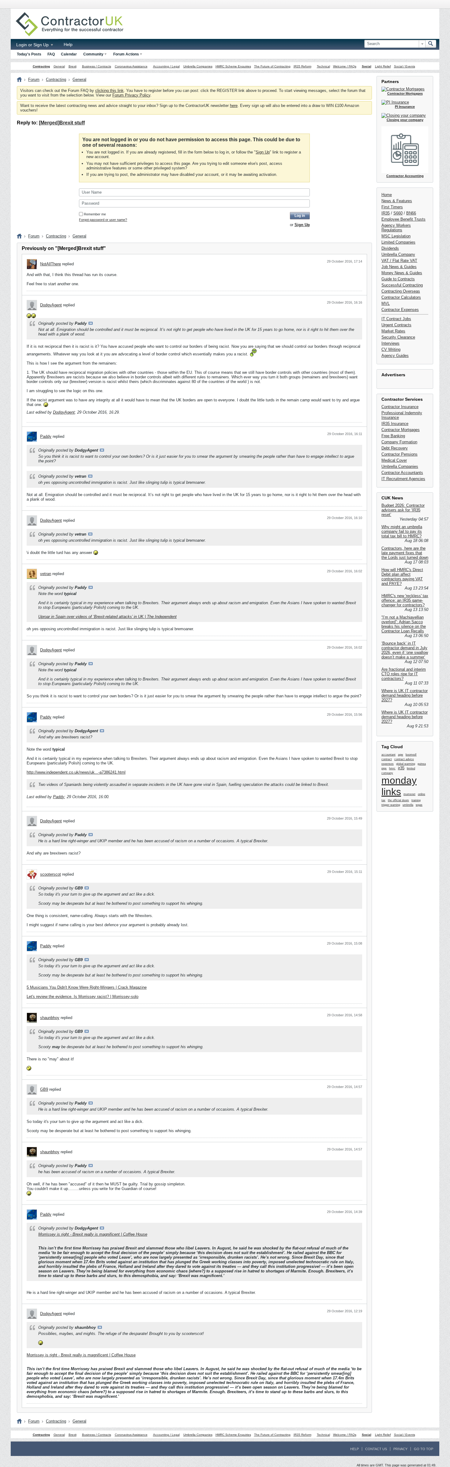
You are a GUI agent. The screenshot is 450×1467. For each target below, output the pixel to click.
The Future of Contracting (272, 66)
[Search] (430, 44)
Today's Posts (29, 54)
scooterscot (50, 874)
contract (386, 759)
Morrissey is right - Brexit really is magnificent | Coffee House (92, 1234)
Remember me (95, 214)
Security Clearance (398, 337)
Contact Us (376, 1449)
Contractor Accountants (402, 472)
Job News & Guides (399, 266)
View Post (90, 323)
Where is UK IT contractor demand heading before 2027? (404, 695)
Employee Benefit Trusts (403, 219)
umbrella (408, 804)
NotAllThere (50, 264)
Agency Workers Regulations (396, 227)
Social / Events (404, 66)
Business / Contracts (96, 66)
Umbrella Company (398, 254)
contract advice (404, 759)
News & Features (396, 201)
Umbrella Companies (197, 66)
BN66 (411, 213)
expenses (387, 763)
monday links (399, 786)
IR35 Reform (302, 66)
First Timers (392, 207)
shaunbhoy (49, 1017)
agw (400, 754)
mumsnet (409, 794)
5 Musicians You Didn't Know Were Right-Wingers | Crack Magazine (87, 987)
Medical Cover (394, 460)
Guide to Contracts (398, 279)
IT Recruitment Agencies (403, 478)
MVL (385, 303)
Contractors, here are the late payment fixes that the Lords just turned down (404, 553)
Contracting (41, 66)
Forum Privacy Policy (131, 95)
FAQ (51, 54)
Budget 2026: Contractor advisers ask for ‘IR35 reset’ (403, 510)
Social (366, 66)
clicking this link (109, 90)
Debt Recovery (394, 448)
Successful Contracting (402, 285)
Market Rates (393, 331)
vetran (45, 573)
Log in (299, 216)
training (416, 800)
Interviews (390, 343)
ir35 (401, 768)
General (59, 66)
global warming (405, 763)
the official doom (398, 800)
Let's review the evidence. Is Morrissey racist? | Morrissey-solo (82, 996)
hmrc (392, 768)
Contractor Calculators (401, 297)
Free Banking (393, 436)
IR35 (385, 213)
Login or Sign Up (33, 44)
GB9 (44, 1089)
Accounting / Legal (166, 66)
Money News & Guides (401, 273)
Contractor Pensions (399, 454)
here (234, 105)
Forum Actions (126, 54)
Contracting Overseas (400, 291)
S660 (398, 213)
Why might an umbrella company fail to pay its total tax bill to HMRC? (401, 531)
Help (68, 44)
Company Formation (399, 442)
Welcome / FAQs (344, 66)
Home (386, 194)
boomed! (411, 754)
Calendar (69, 54)
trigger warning (390, 804)
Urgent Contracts (396, 325)
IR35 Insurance (394, 423)
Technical (323, 66)
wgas (419, 804)
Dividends (390, 248)
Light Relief (383, 66)
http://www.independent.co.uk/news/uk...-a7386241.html (76, 772)
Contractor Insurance (399, 406)
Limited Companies (398, 242)
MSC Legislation (396, 236)
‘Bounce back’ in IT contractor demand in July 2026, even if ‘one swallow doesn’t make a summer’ (404, 650)
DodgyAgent (51, 305)
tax (383, 800)
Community (93, 54)
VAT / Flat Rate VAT (399, 260)
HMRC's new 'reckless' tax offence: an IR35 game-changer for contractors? (404, 600)
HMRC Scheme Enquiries (233, 66)
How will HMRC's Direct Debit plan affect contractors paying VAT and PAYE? (402, 576)
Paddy (45, 436)
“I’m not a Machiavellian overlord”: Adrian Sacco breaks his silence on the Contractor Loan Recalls (403, 624)
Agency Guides (395, 355)
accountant (388, 754)
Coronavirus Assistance (131, 66)
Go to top (423, 1449)
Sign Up (263, 152)
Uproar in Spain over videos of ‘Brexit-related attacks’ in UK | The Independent (107, 616)
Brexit (73, 66)
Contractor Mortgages (400, 429)
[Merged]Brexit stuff (62, 122)
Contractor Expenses (400, 309)
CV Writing (390, 349)
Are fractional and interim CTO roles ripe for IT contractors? (403, 674)
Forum (33, 79)
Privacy (400, 1449)
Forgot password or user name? (103, 220)
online (421, 794)
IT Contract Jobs (396, 319)
